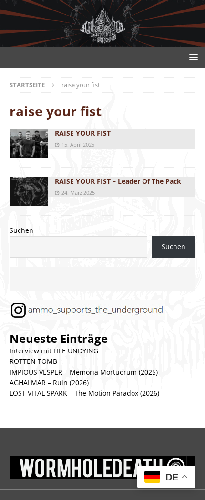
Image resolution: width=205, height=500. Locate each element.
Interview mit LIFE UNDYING (54, 350)
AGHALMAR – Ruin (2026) (49, 382)
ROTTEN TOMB (33, 361)
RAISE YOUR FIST (83, 133)
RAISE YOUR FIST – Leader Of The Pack (118, 181)
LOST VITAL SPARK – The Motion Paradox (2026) (84, 393)
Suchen (21, 230)
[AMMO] (102, 41)
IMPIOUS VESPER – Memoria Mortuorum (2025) (84, 372)
